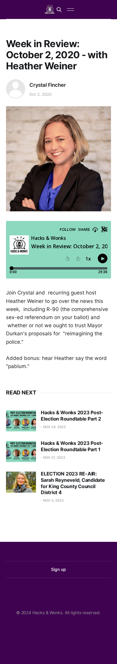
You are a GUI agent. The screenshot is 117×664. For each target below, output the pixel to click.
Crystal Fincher (47, 85)
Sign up (58, 569)
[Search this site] (59, 9)
